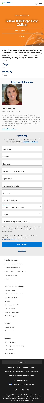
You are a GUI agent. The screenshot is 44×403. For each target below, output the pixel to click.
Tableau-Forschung (11, 275)
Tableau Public (10, 290)
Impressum (7, 371)
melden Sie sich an (30, 142)
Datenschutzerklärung (10, 240)
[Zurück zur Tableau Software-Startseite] (9, 2)
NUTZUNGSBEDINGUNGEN (21, 371)
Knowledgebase (10, 342)
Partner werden (10, 331)
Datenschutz (34, 371)
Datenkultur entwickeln (13, 268)
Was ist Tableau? (11, 260)
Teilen (22, 36)
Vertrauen (11, 367)
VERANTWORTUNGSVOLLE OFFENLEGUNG (21, 376)
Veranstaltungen (10, 316)
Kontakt (7, 279)
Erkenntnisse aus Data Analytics (15, 271)
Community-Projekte (12, 305)
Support (8, 338)
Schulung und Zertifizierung (14, 346)
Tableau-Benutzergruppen (13, 294)
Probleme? (22, 251)
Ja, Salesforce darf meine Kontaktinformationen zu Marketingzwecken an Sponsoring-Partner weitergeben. (22, 229)
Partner (7, 323)
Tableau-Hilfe (9, 349)
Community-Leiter (11, 297)
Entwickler (25, 367)
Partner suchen (10, 327)
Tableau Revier (10, 308)
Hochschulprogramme (12, 312)
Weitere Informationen (9, 129)
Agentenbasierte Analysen (13, 264)
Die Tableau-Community (14, 286)
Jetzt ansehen (19, 31)
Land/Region (6, 205)
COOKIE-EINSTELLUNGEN (21, 380)
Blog (18, 367)
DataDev (7, 301)
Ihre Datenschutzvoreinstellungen (23, 384)
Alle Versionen (9, 353)
